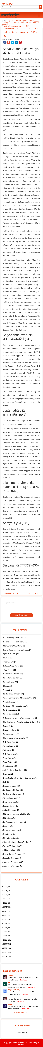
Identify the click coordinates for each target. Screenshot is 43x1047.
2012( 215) (7, 944)
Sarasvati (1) (8, 726)
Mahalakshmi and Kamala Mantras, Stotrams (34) (21, 722)
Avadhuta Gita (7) (9, 662)
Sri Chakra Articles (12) (11, 710)
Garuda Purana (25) (10, 702)
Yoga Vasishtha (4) (10, 762)
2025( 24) (6, 891)
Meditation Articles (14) (11, 838)
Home (4, 20)
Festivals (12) (8, 774)
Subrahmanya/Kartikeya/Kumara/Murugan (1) (20, 718)
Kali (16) (6, 782)
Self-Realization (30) (10, 742)
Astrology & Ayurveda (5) (12, 866)
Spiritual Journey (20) (11, 654)
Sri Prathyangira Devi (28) (12, 678)
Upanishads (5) (9, 834)
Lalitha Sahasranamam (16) (13, 694)
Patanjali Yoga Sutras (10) (13, 666)
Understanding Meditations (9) (14, 638)
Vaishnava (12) (8, 750)
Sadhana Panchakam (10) (13, 674)
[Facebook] (2, 4)
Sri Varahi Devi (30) (10, 682)
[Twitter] (4, 4)
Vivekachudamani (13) (11, 798)
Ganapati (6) (7, 690)
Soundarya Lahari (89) (11, 786)
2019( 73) (6, 915)
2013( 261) (7, 940)
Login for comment (21, 615)
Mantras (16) (8, 658)
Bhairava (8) (7, 686)
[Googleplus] (11, 4)
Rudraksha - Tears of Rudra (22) (15, 642)
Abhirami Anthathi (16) (11, 850)
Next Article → (34, 28)
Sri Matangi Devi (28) (11, 734)
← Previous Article (10, 28)
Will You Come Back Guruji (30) (15, 770)
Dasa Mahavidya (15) (11, 802)
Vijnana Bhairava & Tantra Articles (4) (17, 842)
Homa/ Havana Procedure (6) (14, 854)
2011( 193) (7, 948)
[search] (40, 7)
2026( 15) (6, 886)
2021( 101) (7, 907)
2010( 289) (7, 952)
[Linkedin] (9, 4)
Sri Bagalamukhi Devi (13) (13, 790)
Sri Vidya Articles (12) (11, 714)
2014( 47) (6, 936)
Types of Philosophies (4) (12, 846)
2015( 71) (6, 932)
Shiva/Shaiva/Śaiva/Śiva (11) (14, 646)
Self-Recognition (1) (10, 754)
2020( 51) (6, 911)
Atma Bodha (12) (9, 670)
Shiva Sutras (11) (9, 818)
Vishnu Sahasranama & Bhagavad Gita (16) (19, 698)
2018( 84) (6, 919)
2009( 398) (7, 956)
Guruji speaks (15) (10, 766)
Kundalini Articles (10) (11, 730)
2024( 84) (6, 895)
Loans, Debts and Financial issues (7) (17, 650)
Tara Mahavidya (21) (10, 746)
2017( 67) (6, 923)
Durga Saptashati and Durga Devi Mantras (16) (20, 778)
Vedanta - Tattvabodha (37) (13, 862)
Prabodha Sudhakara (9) (12, 858)
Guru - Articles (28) (10, 758)
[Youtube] (6, 4)
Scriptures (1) (8, 826)
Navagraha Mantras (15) (12, 830)
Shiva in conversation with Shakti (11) (17, 814)
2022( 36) (6, 903)
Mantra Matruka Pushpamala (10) (15, 738)
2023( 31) (6, 899)
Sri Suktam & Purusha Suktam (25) (16, 706)
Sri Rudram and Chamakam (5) (14, 822)
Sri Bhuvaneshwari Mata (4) (13, 794)
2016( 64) (6, 928)
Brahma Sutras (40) (10, 806)
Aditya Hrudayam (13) (11, 810)
